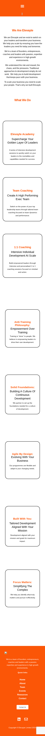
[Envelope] (26, 719)
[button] (22, 6)
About (23, 683)
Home (22, 680)
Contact (22, 698)
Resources (22, 695)
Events (22, 691)
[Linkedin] (19, 719)
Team (22, 687)
